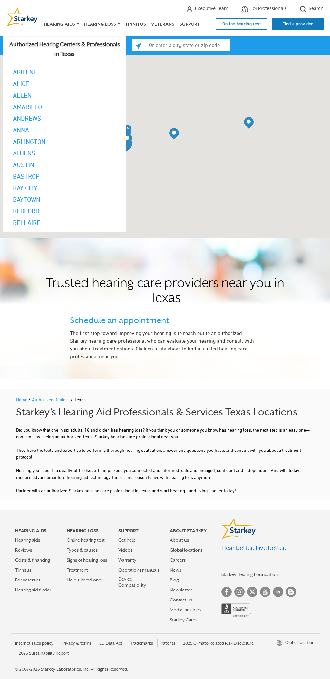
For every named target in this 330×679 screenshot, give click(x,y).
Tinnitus (135, 24)
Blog (174, 579)
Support (190, 24)
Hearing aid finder (33, 589)
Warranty (127, 560)
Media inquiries (185, 609)
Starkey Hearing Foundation (249, 574)
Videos (125, 550)
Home (22, 399)
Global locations (186, 550)
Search (316, 8)
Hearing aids (27, 540)
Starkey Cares (183, 619)
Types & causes (82, 550)
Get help (127, 540)
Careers (178, 560)
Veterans (162, 24)
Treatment (77, 569)
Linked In (278, 592)
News (175, 569)
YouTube (265, 592)
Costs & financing (32, 560)
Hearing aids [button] (59, 24)
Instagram (239, 592)
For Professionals (268, 8)
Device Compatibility (132, 582)
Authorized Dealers (51, 399)
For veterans (27, 579)
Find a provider (297, 24)
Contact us (181, 599)
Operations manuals (138, 569)
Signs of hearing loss (87, 560)
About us (179, 540)
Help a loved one (84, 579)
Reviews (23, 550)
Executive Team (211, 8)
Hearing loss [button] (100, 24)
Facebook (226, 592)
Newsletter (181, 589)
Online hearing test (241, 24)
